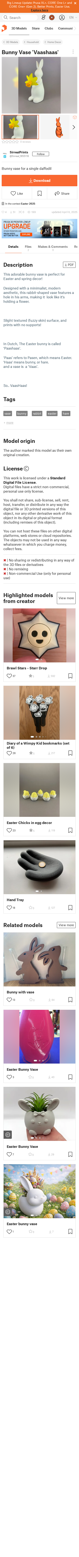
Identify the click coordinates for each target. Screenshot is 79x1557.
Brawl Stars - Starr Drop (27, 668)
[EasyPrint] (43, 17)
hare (66, 413)
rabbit (37, 413)
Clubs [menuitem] (49, 28)
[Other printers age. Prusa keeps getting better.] (39, 229)
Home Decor (54, 41)
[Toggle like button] (9, 675)
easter (52, 413)
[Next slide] (73, 127)
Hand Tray (15, 900)
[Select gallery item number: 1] (37, 659)
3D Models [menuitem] (19, 28)
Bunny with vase (20, 992)
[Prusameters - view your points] (52, 17)
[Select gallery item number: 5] (46, 737)
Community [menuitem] (66, 28)
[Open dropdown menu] (73, 51)
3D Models (12, 41)
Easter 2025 (28, 203)
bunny (21, 413)
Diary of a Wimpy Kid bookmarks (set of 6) (38, 745)
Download (41, 180)
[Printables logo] (4, 28)
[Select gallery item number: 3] (40, 737)
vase (7, 413)
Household (33, 41)
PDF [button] (71, 265)
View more (66, 598)
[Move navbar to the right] (75, 28)
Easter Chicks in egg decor (29, 823)
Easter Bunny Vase (22, 1069)
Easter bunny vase (22, 1224)
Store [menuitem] (36, 28)
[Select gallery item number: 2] (41, 659)
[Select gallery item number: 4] (43, 737)
